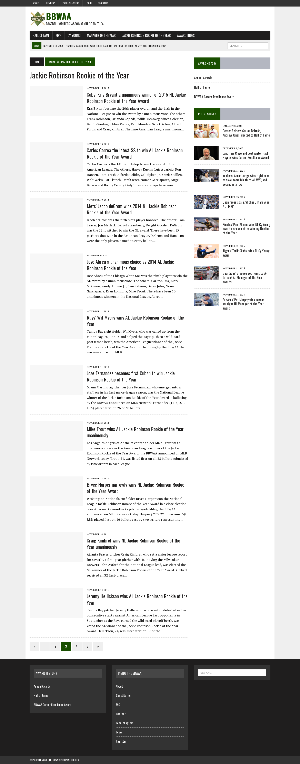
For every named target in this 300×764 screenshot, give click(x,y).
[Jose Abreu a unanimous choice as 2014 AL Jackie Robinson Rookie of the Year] (56, 280)
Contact (121, 713)
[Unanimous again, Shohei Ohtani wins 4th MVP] (206, 206)
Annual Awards (203, 77)
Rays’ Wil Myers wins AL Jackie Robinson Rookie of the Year (135, 320)
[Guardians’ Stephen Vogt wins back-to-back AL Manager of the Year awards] (206, 277)
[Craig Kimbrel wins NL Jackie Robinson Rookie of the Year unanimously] (56, 559)
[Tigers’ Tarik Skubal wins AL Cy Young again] (206, 254)
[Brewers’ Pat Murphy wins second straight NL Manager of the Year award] (206, 303)
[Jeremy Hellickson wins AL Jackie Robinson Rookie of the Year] (56, 615)
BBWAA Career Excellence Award (214, 96)
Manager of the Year (101, 35)
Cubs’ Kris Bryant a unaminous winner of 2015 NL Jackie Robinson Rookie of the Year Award (136, 97)
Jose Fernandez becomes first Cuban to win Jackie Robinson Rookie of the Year (131, 376)
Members (51, 3)
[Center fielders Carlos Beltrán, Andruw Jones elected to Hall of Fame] (206, 134)
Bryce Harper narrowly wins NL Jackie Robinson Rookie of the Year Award (135, 487)
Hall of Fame (41, 35)
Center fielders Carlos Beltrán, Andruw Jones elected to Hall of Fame (246, 133)
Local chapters (70, 3)
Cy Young (74, 35)
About (36, 3)
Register (103, 3)
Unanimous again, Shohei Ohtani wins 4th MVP (246, 204)
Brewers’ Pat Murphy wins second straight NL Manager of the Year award (243, 304)
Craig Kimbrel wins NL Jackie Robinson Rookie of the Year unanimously (133, 543)
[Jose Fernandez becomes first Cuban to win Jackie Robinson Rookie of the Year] (56, 392)
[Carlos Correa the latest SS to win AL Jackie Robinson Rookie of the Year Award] (56, 169)
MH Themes (73, 760)
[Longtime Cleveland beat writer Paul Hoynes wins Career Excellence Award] (206, 157)
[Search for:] (232, 672)
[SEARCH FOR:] (248, 45)
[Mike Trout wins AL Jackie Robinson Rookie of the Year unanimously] (56, 447)
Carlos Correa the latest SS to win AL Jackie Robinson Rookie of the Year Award (135, 153)
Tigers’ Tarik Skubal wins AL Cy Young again (246, 253)
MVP (58, 35)
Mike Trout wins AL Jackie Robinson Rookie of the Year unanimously (135, 432)
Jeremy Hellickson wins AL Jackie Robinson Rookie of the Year (137, 599)
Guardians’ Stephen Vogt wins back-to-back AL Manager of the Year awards (245, 277)
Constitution (123, 695)
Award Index (186, 35)
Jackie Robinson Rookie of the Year (146, 35)
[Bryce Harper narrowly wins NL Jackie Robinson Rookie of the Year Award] (56, 503)
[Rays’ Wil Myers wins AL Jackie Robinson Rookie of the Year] (56, 336)
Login (89, 3)
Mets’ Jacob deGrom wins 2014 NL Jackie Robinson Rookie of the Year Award (132, 209)
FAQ (118, 704)
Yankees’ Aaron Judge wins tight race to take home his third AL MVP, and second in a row (246, 180)
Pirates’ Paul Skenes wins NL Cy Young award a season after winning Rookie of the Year (246, 229)
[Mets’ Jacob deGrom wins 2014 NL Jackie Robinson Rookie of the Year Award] (56, 225)
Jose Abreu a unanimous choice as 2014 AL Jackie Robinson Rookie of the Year (130, 264)
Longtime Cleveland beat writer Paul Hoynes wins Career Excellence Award (246, 155)
